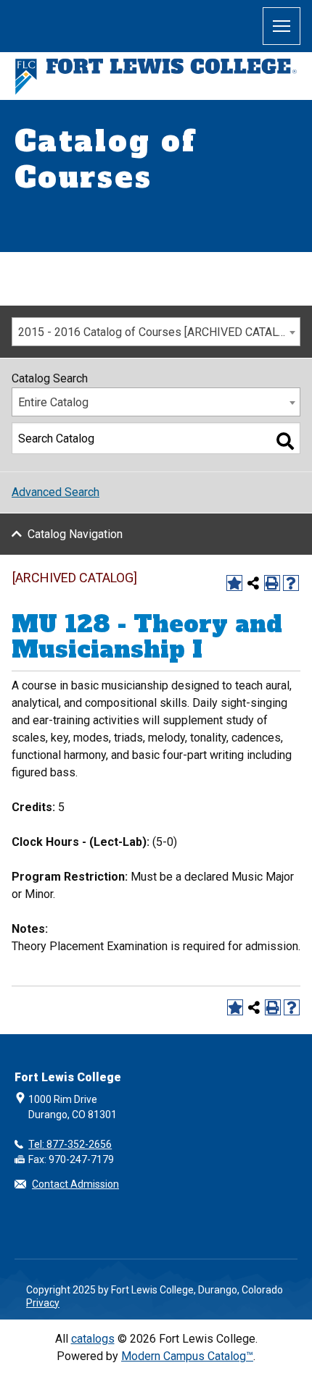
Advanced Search (55, 492)
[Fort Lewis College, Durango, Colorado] (156, 76)
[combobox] (156, 331)
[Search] (285, 441)
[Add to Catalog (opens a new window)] (234, 583)
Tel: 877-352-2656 (70, 1144)
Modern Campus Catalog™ (187, 1356)
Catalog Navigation (75, 534)
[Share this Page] (253, 583)
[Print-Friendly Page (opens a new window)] (272, 583)
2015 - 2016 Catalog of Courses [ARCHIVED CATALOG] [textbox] (157, 332)
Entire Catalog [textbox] (53, 402)
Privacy (42, 1303)
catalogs (93, 1339)
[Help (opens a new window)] (291, 583)
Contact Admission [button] (75, 1184)
